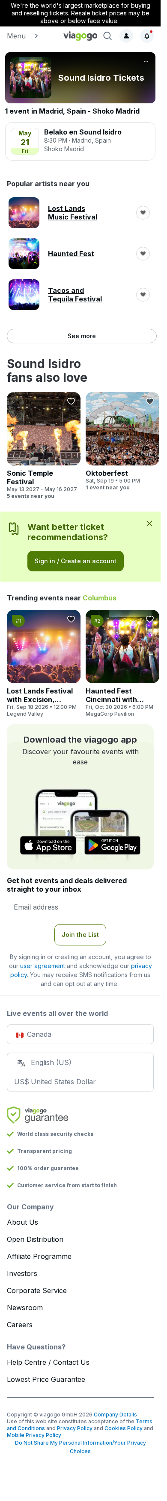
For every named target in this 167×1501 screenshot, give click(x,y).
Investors (22, 1273)
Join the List (80, 934)
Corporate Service (37, 1290)
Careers (20, 1324)
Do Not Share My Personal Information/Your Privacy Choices (80, 1447)
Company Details (115, 1414)
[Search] (107, 36)
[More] (146, 61)
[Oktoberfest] (122, 441)
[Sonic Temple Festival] (44, 446)
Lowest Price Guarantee (46, 1379)
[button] (31, 36)
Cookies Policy (123, 1428)
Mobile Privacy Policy (34, 1435)
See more (82, 335)
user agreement (42, 965)
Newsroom (25, 1307)
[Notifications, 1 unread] (147, 36)
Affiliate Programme (39, 1256)
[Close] (149, 523)
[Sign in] (126, 36)
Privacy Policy (74, 1428)
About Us (22, 1222)
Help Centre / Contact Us (48, 1362)
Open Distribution (35, 1239)
